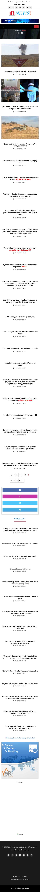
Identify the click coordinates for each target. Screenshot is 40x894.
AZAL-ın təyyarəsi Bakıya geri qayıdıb (20, 317)
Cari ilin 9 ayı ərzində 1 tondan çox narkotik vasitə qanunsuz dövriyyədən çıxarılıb (20, 301)
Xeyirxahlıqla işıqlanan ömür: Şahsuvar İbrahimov (20, 684)
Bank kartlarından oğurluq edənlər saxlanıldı (20, 415)
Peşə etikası (29, 2)
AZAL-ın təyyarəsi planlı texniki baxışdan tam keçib (20, 333)
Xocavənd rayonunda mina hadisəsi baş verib (20, 348)
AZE (15, 4)
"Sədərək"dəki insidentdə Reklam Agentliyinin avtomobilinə (20, 399)
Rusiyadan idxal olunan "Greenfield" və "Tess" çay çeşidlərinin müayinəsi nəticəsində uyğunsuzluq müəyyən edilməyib (20, 382)
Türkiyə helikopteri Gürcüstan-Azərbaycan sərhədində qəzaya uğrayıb (20, 195)
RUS (23, 4)
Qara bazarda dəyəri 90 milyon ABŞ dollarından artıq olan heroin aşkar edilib (20, 108)
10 (20, 481)
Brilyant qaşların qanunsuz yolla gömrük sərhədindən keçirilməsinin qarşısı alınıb (20, 448)
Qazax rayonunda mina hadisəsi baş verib (20, 71)
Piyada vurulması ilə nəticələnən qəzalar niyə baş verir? (20, 266)
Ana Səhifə (11, 2)
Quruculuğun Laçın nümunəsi (20, 569)
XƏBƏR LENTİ (20, 519)
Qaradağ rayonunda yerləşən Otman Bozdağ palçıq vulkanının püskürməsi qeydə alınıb (20, 431)
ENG (19, 4)
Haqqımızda (18, 2)
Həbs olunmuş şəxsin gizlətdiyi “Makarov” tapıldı (20, 364)
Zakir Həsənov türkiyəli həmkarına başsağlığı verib (20, 162)
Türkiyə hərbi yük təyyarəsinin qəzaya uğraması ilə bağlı (20, 178)
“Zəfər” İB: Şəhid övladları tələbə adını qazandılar (20, 671)
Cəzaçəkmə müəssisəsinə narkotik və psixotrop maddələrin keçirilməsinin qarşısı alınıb (20, 213)
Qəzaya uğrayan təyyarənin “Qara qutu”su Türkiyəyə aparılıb (20, 145)
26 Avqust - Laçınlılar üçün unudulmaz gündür (20, 556)
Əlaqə (23, 2)
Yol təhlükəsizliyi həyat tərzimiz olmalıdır (20, 249)
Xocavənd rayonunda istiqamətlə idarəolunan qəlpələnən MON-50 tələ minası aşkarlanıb (20, 464)
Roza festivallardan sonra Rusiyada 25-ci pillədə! (20, 543)
